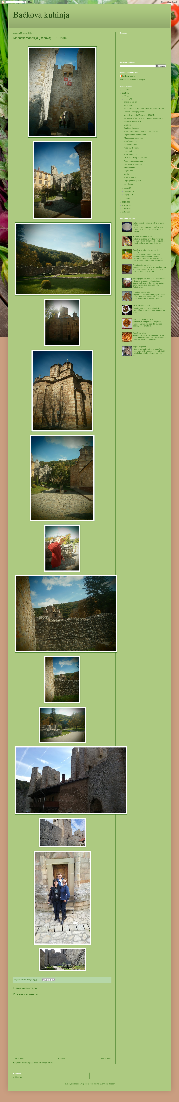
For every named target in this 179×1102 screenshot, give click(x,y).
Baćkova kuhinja (41, 14)
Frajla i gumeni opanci (132, 181)
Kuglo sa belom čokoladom (134, 161)
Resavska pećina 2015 (132, 122)
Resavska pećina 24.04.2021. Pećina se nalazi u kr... (144, 118)
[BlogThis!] (45, 979)
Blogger (112, 1084)
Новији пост (18, 1059)
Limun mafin (128, 151)
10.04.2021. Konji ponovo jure (135, 158)
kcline (96, 1084)
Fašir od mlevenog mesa (142, 237)
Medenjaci (128, 105)
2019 (124, 202)
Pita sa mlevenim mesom (133, 138)
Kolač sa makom (130, 177)
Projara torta (128, 171)
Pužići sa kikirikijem (131, 148)
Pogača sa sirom (130, 141)
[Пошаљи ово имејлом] (43, 979)
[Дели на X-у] (48, 979)
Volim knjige (128, 184)
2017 (124, 209)
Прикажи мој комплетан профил (132, 80)
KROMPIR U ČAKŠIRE (141, 306)
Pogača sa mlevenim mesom (135, 135)
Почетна (61, 1059)
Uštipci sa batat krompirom (143, 319)
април (126, 99)
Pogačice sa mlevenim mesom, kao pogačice (141, 132)
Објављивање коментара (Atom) (40, 1063)
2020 (124, 199)
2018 (124, 205)
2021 (124, 93)
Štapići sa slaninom (131, 128)
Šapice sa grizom (139, 347)
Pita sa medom (129, 168)
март (126, 188)
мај (125, 96)
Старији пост (105, 1059)
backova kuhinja (128, 76)
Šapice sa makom (130, 102)
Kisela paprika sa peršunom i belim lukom (149, 279)
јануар (127, 195)
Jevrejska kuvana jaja (141, 292)
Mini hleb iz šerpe (130, 145)
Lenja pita (127, 125)
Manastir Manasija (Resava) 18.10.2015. (139, 115)
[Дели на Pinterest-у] (53, 979)
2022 (124, 90)
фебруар (128, 191)
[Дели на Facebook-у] (51, 979)
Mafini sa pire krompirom (142, 265)
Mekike (126, 174)
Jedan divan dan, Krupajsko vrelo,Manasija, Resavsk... (144, 109)
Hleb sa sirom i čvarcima (133, 164)
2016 (124, 212)
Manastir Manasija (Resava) (134, 112)
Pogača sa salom (139, 333)
